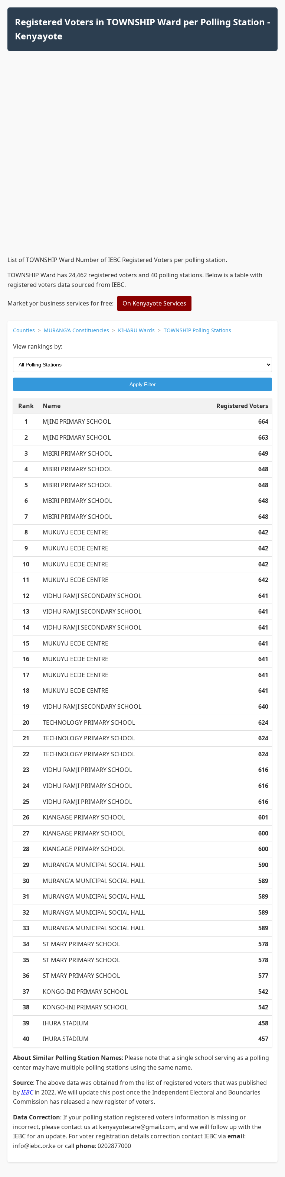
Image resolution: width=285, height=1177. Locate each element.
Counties (24, 330)
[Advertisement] (142, 203)
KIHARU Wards (136, 330)
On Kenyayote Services (154, 303)
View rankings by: (37, 346)
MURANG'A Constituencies (76, 330)
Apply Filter (143, 384)
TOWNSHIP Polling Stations (197, 330)
